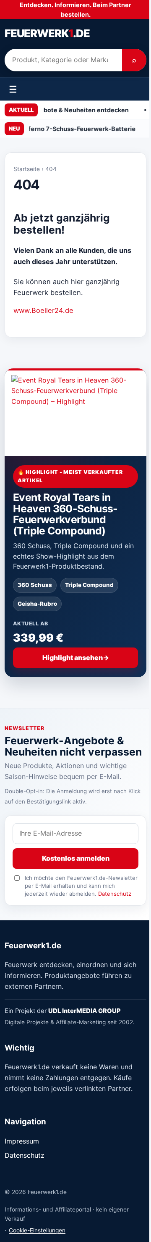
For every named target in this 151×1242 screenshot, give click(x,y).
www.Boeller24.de (43, 310)
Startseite (26, 169)
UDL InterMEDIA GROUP (84, 1011)
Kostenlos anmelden (75, 858)
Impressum (22, 1141)
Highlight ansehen (75, 657)
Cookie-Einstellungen (37, 1230)
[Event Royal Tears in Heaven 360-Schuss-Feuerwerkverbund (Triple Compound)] (75, 412)
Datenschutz (114, 893)
